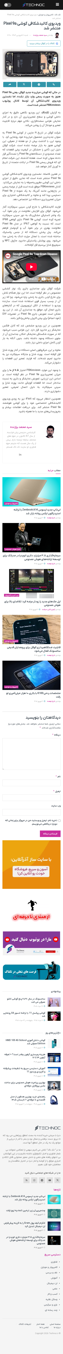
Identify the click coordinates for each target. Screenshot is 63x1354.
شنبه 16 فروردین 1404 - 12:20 (17, 35)
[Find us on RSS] (26, 1180)
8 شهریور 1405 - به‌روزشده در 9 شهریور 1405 (29, 1104)
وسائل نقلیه (51, 1299)
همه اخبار (40, 1324)
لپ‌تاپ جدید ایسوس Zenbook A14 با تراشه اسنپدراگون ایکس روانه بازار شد (24, 1198)
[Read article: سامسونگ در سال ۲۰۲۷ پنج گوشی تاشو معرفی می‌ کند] (54, 1002)
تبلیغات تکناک (25, 1324)
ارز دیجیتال (52, 1283)
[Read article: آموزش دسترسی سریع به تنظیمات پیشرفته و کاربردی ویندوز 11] (54, 1071)
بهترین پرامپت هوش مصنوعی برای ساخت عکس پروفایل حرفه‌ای (24, 1084)
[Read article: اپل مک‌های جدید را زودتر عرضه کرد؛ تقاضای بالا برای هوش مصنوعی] (31, 583)
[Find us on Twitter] (57, 1180)
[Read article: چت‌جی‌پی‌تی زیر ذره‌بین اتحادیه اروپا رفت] (54, 1213)
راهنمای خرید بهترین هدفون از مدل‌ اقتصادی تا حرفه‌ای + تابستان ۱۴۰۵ (27, 1098)
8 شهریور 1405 (38, 1062)
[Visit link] (31, 864)
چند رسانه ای (51, 1310)
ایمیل (57, 791)
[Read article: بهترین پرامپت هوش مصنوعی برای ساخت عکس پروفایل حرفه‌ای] (54, 1085)
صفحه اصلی (55, 1324)
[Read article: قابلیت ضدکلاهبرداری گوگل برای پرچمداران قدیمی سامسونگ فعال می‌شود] (31, 629)
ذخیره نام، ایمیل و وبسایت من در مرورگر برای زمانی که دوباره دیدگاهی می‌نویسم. (31, 822)
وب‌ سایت (56, 805)
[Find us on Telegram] (42, 1180)
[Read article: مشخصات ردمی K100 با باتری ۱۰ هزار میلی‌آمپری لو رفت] (31, 675)
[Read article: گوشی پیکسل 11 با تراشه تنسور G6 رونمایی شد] (54, 1016)
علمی (54, 1288)
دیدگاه (56, 735)
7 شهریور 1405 (38, 1048)
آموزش (54, 1278)
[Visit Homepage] (34, 5)
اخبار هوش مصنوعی (12, 549)
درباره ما (57, 1327)
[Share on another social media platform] (9, 84)
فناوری (54, 1261)
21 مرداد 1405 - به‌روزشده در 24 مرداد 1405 (29, 1020)
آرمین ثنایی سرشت (48, 609)
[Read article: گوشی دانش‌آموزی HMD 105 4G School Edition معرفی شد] (54, 1043)
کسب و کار (52, 1294)
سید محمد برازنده (40, 35)
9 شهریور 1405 (39, 518)
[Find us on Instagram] (34, 1180)
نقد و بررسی (51, 1272)
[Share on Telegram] (39, 84)
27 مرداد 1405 (38, 1006)
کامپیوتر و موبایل (45, 14)
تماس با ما (44, 1327)
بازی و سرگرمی (50, 1304)
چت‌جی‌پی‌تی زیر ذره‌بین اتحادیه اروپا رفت (25, 1210)
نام (58, 776)
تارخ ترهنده (51, 518)
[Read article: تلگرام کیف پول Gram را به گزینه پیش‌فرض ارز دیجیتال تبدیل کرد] (54, 1226)
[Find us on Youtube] (50, 1180)
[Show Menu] (57, 5)
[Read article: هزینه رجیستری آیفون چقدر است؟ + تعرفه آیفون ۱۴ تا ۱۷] (54, 1057)
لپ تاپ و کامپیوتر (12, 595)
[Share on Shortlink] (54, 84)
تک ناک (58, 14)
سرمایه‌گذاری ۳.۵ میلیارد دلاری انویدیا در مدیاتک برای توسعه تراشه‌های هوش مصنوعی (25, 1240)
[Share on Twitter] (24, 84)
